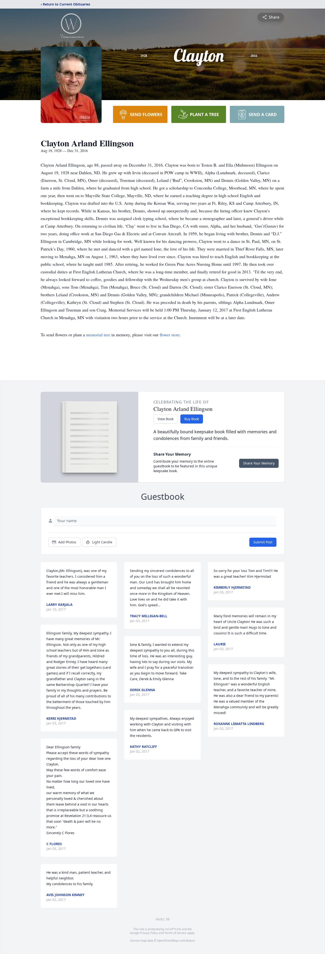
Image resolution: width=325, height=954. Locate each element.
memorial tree (98, 334)
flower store (170, 334)
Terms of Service (175, 933)
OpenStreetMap (167, 941)
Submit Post (262, 542)
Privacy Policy (149, 933)
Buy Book (191, 419)
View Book (165, 419)
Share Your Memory (259, 463)
